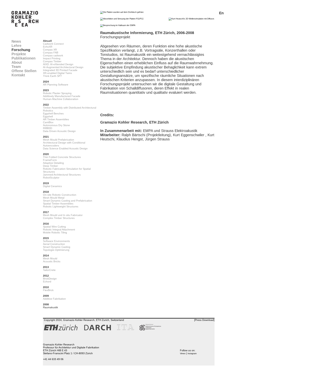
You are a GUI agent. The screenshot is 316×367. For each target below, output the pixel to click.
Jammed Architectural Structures (62, 174)
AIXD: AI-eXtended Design (58, 64)
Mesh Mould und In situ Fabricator (63, 215)
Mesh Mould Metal (53, 197)
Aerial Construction (54, 244)
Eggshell (48, 116)
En (221, 13)
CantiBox (48, 122)
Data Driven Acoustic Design (59, 131)
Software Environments (56, 241)
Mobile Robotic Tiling (55, 232)
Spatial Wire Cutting (54, 226)
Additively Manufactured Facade (61, 96)
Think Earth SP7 (52, 75)
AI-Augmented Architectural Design (63, 67)
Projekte (19, 54)
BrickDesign (50, 278)
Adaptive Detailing (53, 162)
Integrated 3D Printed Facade (60, 70)
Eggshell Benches (53, 113)
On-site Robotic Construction (59, 194)
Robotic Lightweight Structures (60, 206)
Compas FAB (50, 52)
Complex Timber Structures (59, 218)
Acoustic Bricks (51, 261)
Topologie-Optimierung (56, 249)
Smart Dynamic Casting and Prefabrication (67, 200)
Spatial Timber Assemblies (58, 203)
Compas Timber (52, 61)
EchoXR (47, 46)
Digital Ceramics (52, 186)
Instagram (192, 353)
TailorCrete (49, 270)
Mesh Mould (50, 258)
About (17, 62)
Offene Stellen (24, 71)
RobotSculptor (51, 177)
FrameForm (50, 160)
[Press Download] (204, 319)
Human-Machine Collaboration (60, 99)
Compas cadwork (53, 55)
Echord (47, 281)
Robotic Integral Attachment (59, 229)
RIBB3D (47, 128)
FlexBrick (48, 290)
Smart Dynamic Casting (56, 246)
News (16, 41)
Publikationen (23, 58)
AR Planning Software (55, 84)
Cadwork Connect (53, 43)
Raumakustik (50, 307)
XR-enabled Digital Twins (57, 73)
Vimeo (182, 353)
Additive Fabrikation (54, 298)
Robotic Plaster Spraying (57, 93)
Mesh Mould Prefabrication (58, 139)
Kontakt (18, 75)
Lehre (16, 46)
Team (16, 67)
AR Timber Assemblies (56, 119)
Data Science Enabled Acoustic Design (65, 148)
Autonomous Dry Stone (56, 125)
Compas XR (50, 49)
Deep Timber (50, 165)
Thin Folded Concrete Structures (62, 157)
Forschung (21, 50)
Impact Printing (51, 58)
